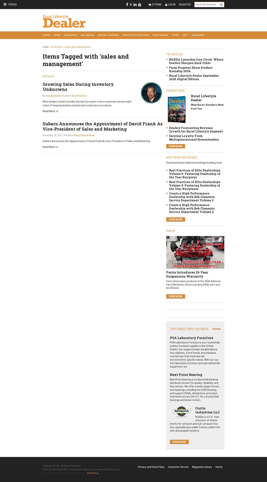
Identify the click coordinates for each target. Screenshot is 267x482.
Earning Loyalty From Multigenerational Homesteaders (194, 137)
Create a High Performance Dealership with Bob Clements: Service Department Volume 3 (192, 196)
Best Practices (79, 95)
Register (185, 4)
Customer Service (178, 466)
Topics (12, 4)
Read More (49, 111)
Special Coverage (108, 35)
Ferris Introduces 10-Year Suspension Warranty (187, 274)
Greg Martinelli (53, 95)
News (57, 35)
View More (176, 146)
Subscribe (198, 35)
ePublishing (93, 473)
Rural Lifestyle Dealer (203, 98)
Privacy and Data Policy (151, 466)
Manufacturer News (84, 135)
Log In (171, 4)
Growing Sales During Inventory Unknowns (78, 86)
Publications (160, 35)
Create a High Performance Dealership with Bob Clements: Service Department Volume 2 (192, 208)
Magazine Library (202, 466)
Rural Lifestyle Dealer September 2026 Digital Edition (194, 77)
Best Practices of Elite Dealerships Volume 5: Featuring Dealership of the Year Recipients (195, 185)
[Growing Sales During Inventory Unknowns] (151, 92)
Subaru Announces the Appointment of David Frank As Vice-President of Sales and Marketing (103, 126)
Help (185, 35)
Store (175, 35)
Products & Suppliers (136, 35)
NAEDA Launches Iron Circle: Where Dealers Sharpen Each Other (196, 61)
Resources (70, 35)
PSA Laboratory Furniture (191, 338)
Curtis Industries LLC (207, 410)
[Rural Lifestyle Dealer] (176, 109)
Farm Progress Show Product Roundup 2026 (191, 69)
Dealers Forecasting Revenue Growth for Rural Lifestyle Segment (196, 129)
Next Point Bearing (186, 374)
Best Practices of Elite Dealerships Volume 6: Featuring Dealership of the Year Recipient (195, 173)
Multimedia (87, 35)
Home (46, 47)
